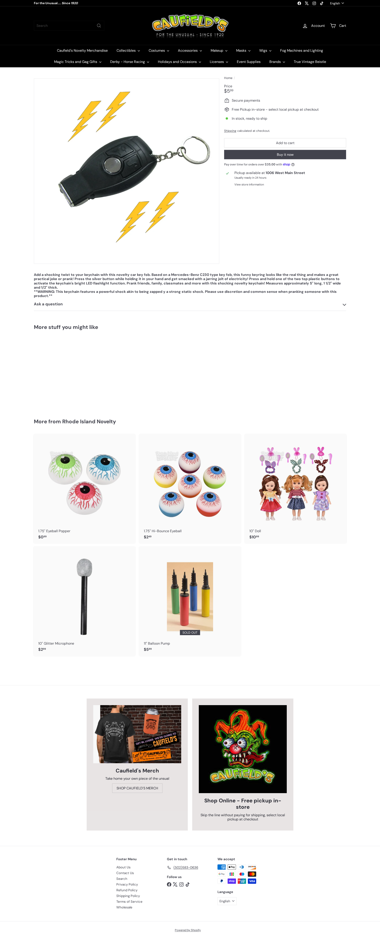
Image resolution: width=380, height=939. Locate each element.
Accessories (188, 50)
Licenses (217, 61)
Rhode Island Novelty (89, 421)
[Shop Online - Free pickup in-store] (243, 749)
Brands (275, 61)
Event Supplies (249, 61)
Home (228, 78)
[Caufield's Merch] (137, 734)
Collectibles (127, 50)
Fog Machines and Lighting (301, 50)
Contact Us (125, 873)
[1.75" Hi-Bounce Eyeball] (190, 489)
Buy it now (285, 154)
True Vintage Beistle (310, 61)
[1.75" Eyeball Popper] (84, 489)
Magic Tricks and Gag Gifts (76, 61)
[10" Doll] (295, 489)
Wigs (263, 50)
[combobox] (69, 26)
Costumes (157, 50)
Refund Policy (126, 890)
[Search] (99, 26)
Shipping (230, 131)
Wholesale (124, 907)
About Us (123, 867)
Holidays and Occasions (178, 61)
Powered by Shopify (188, 930)
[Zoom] (126, 171)
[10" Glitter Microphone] (84, 601)
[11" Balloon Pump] (190, 601)
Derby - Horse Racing (128, 61)
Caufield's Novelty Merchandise (82, 50)
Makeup (217, 50)
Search (121, 879)
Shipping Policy (128, 896)
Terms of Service (129, 901)
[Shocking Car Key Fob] (58, 371)
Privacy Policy (127, 884)
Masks (241, 50)
